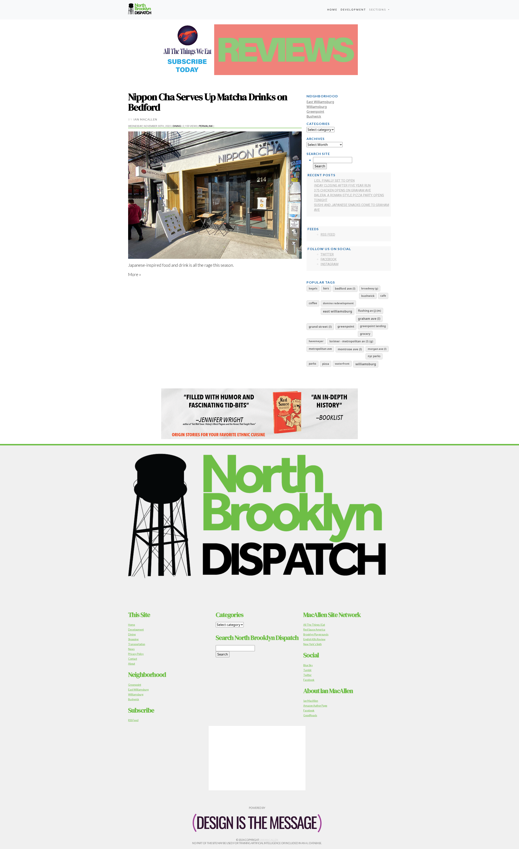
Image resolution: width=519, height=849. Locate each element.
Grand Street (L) (320, 327)
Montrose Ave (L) (350, 349)
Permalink (206, 126)
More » (134, 274)
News (131, 649)
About (131, 663)
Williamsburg (317, 106)
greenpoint (346, 326)
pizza (325, 364)
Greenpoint (315, 111)
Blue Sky (308, 665)
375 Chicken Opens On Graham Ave (342, 190)
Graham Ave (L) (369, 319)
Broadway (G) (369, 288)
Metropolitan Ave (320, 349)
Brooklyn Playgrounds (315, 634)
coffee (313, 303)
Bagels (313, 288)
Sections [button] (378, 9)
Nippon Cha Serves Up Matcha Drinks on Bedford (207, 102)
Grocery (365, 334)
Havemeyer (316, 341)
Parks (312, 363)
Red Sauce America (314, 629)
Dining (177, 126)
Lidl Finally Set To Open (334, 181)
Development (353, 9)
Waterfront (342, 363)
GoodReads (310, 715)
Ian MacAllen (145, 119)
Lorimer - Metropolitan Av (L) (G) (351, 341)
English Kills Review (314, 639)
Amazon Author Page (315, 705)
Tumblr (307, 670)
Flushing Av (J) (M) (369, 311)
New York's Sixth (312, 644)
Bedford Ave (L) (345, 288)
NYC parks (374, 356)
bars (326, 288)
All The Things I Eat (314, 624)
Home (332, 9)
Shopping (133, 639)
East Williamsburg (320, 102)
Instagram (329, 264)
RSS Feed (328, 234)
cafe (383, 296)
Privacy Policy (136, 654)
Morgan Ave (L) (377, 349)
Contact (132, 658)
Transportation (136, 644)
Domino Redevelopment (338, 303)
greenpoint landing (373, 326)
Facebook (329, 259)
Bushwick (314, 116)
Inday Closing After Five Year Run (342, 185)
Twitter (327, 254)
